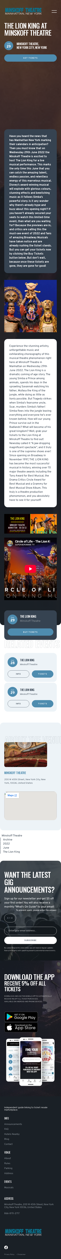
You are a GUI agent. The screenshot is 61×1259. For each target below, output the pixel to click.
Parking (8, 1168)
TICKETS (42, 674)
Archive (7, 839)
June (6, 848)
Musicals (9, 1187)
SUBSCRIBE (30, 940)
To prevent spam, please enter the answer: (36, 910)
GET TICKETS (30, 58)
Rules (7, 1163)
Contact (8, 1144)
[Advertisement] (30, 92)
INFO (18, 674)
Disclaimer (21, 1254)
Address (8, 1173)
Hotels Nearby (11, 1134)
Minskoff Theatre (12, 835)
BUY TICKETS (30, 632)
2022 (6, 844)
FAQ (6, 1129)
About (7, 1158)
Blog (6, 1139)
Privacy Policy (9, 1254)
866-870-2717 (11, 1213)
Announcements (13, 1124)
